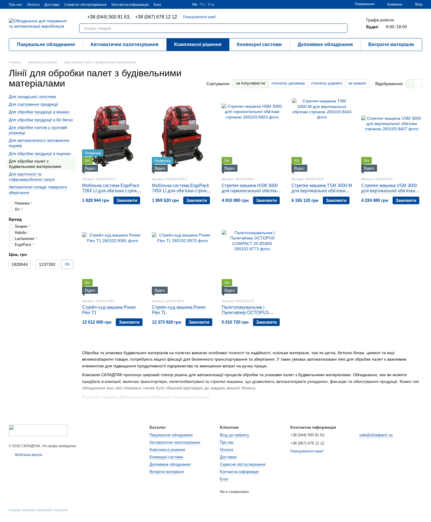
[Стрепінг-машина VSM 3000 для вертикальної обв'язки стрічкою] (391, 135)
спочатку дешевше (288, 83)
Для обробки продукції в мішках (39, 112)
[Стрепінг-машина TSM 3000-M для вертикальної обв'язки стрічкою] (321, 135)
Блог (157, 5)
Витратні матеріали (391, 44)
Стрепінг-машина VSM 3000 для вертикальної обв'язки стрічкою (389, 190)
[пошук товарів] (342, 28)
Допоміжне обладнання (325, 44)
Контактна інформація (130, 5)
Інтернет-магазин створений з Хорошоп (38, 510)
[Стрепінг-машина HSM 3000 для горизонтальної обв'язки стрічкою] (252, 135)
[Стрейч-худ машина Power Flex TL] (182, 257)
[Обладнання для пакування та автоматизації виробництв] (38, 430)
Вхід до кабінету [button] (234, 435)
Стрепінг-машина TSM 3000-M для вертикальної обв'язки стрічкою (321, 190)
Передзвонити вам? (199, 17)
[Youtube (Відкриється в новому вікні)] (169, 4)
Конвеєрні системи (259, 44)
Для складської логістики (32, 96)
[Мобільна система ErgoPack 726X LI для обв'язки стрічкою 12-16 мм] (112, 135)
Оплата (33, 5)
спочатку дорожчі (326, 83)
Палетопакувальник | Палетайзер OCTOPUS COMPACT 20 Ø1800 (245, 312)
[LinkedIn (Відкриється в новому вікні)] (176, 4)
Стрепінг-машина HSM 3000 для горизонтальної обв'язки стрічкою (250, 190)
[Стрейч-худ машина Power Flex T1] (112, 257)
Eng (211, 4)
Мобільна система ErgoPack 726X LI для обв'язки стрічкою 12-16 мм (112, 190)
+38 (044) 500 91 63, (108, 17)
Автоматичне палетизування (124, 44)
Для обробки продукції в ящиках (40, 153)
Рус (203, 4)
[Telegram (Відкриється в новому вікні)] (183, 4)
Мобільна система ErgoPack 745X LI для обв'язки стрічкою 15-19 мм (182, 190)
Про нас (15, 5)
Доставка (52, 5)
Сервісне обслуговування (85, 5)
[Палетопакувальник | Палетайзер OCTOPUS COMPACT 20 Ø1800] (252, 257)
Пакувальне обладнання (46, 44)
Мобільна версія (28, 455)
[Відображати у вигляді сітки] (410, 83)
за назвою (357, 83)
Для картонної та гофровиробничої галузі (32, 177)
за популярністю (250, 83)
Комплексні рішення (197, 44)
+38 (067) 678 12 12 (156, 17)
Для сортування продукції (33, 104)
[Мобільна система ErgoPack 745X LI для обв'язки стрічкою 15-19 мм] (182, 135)
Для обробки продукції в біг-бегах (41, 119)
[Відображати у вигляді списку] (418, 83)
